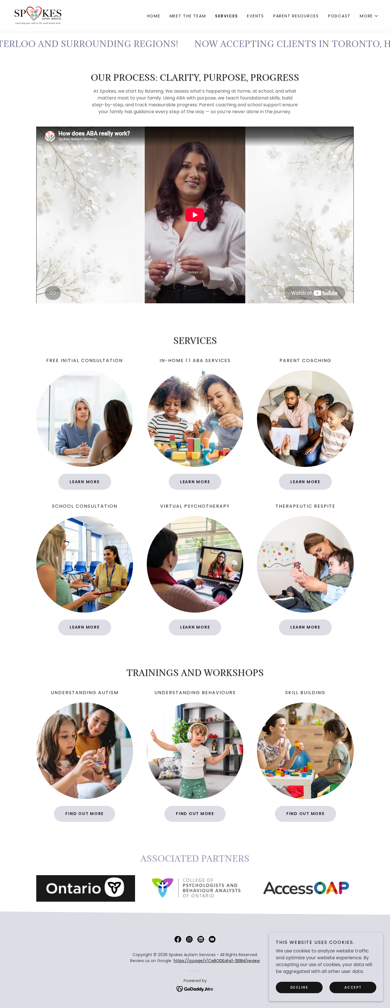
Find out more (84, 813)
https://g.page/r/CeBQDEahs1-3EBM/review (217, 961)
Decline (299, 987)
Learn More (85, 482)
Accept (353, 987)
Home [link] (153, 16)
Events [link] (255, 16)
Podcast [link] (339, 16)
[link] (37, 15)
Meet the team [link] (188, 16)
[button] (369, 16)
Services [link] (226, 16)
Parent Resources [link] (296, 16)
